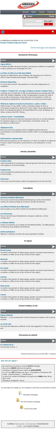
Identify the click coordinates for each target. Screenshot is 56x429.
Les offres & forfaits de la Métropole (14, 207)
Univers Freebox (33, 426)
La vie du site (5, 324)
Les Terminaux (6, 214)
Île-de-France (5, 250)
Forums (42, 12)
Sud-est (3, 277)
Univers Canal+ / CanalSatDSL (12, 117)
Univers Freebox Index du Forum (13, 43)
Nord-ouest (5, 286)
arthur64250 (36, 370)
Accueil (25, 12)
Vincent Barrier (43, 424)
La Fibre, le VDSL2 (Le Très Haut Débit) (15, 73)
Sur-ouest (4, 268)
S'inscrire (51, 16)
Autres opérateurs (7, 232)
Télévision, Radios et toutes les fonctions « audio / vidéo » (23, 104)
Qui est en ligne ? (9, 361)
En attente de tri (7, 345)
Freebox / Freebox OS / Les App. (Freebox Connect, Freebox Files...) (27, 91)
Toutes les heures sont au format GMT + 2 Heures (38, 354)
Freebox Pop (5, 170)
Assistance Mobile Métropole (12, 197)
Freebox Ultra (5, 161)
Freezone (50, 12)
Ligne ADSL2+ (6, 64)
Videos (33, 12)
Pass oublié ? (48, 21)
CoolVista (10, 424)
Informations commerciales (11, 138)
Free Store (4, 179)
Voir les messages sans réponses (43, 48)
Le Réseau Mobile (7, 222)
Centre (3, 295)
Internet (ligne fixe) (8, 82)
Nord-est (3, 259)
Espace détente (6, 315)
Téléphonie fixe (6, 127)
